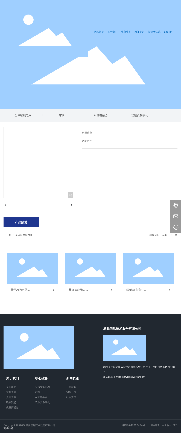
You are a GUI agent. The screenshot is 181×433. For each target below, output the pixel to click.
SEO (175, 425)
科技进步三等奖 (158, 234)
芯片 (62, 115)
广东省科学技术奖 (23, 234)
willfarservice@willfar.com (130, 376)
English (168, 31)
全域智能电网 (22, 115)
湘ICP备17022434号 (133, 425)
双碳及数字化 (139, 115)
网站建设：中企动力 (160, 425)
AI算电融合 (101, 115)
